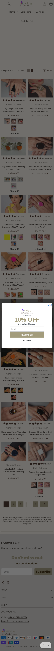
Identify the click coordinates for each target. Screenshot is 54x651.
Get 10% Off (27, 335)
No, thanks (27, 340)
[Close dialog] (50, 305)
